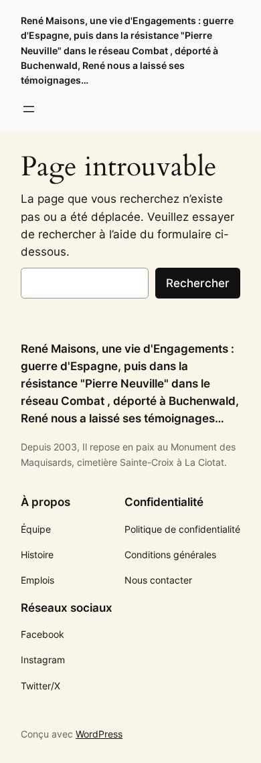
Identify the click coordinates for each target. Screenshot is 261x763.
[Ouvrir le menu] (29, 109)
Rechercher (198, 283)
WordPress (99, 734)
